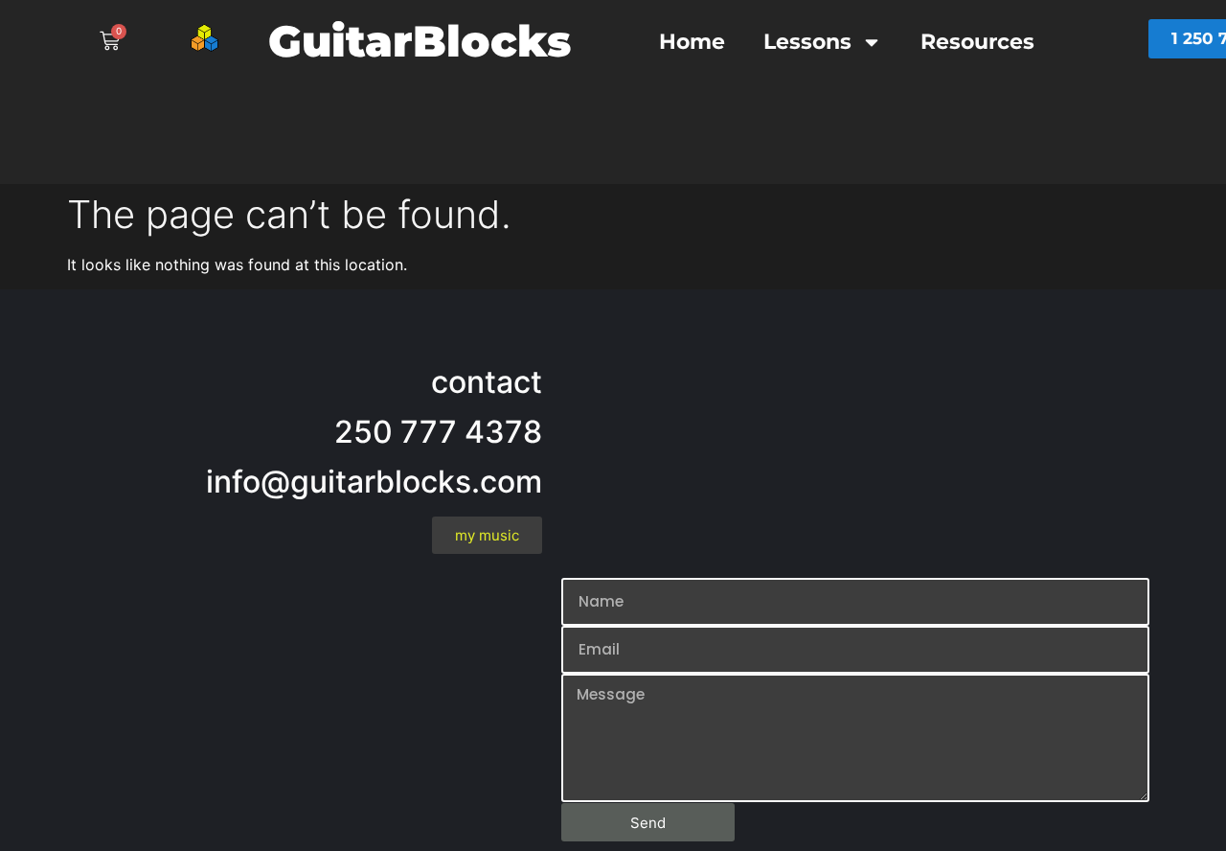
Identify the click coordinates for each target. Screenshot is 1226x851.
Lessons (807, 42)
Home (692, 42)
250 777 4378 (438, 431)
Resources (977, 42)
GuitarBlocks (419, 40)
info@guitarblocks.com (374, 481)
